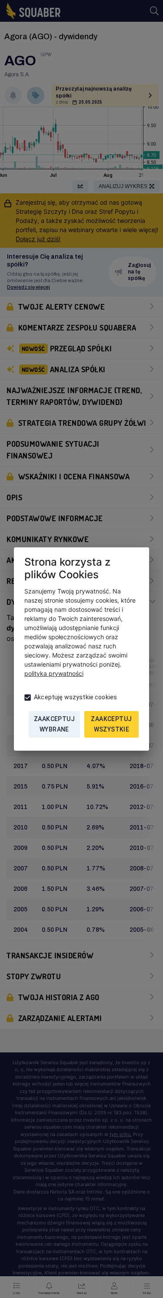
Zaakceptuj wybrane (54, 724)
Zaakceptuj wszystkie (111, 724)
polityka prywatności (53, 673)
